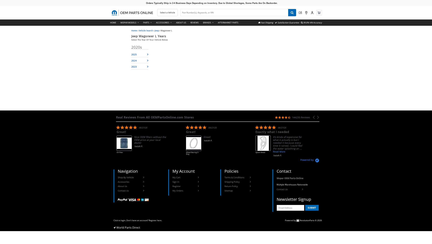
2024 (134, 60)
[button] (314, 117)
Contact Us (123, 190)
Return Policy (231, 186)
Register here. (155, 220)
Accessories (162, 22)
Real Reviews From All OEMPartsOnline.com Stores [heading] (155, 117)
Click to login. (120, 220)
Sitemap (228, 190)
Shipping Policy (232, 181)
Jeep (157, 30)
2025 (134, 54)
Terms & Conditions (234, 177)
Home (113, 22)
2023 (134, 66)
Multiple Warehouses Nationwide (292, 184)
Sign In (175, 181)
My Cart (176, 177)
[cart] (319, 12)
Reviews (194, 22)
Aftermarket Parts (228, 22)
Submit (312, 207)
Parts (146, 22)
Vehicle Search (146, 30)
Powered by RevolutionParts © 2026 (303, 220)
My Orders (177, 190)
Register (176, 186)
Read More (278, 151)
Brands (207, 22)
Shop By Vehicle (126, 177)
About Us (181, 22)
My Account (312, 12)
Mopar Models (128, 22)
